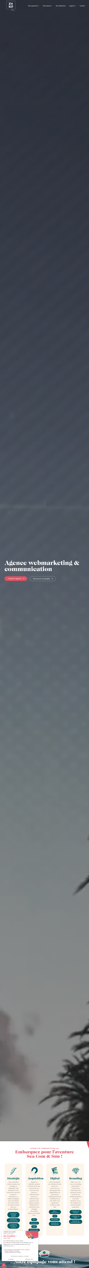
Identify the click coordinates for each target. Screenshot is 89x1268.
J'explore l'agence (14, 578)
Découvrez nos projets (41, 579)
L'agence (72, 6)
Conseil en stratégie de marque (13, 1226)
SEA (34, 1226)
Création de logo (75, 1216)
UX (55, 1216)
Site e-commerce (54, 1211)
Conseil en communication (13, 1220)
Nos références (61, 6)
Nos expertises (33, 6)
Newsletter (54, 1219)
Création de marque (75, 1211)
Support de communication (76, 1221)
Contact (82, 6)
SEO (34, 1219)
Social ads (34, 1223)
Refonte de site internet (54, 1223)
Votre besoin (47, 6)
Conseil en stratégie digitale (13, 1214)
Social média (34, 1230)
